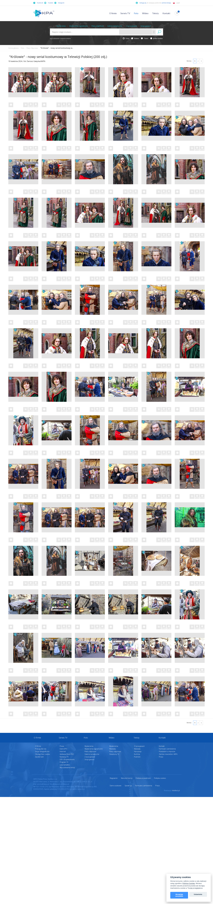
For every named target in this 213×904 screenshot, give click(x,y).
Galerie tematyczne (114, 26)
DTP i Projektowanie (67, 759)
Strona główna (13, 48)
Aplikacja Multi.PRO (67, 754)
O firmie (113, 13)
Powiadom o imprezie (167, 751)
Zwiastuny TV (114, 754)
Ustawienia (198, 894)
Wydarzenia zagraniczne (78, 26)
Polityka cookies (160, 778)
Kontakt (166, 13)
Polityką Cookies (188, 883)
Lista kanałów (65, 765)
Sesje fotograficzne (42, 751)
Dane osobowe (115, 785)
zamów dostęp (166, 3)
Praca (161, 757)
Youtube (50, 3)
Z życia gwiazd (131, 26)
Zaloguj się (142, 3)
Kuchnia (137, 754)
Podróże (137, 757)
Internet (63, 751)
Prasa (62, 746)
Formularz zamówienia (167, 749)
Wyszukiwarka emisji (67, 767)
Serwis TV (125, 13)
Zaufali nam (39, 757)
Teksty (155, 13)
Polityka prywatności (143, 778)
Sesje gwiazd (146, 26)
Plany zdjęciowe (97, 26)
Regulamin (114, 778)
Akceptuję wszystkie (179, 895)
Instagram (61, 3)
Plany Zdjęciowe (32, 48)
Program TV (64, 762)
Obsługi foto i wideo (42, 754)
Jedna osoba (158, 38)
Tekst (145, 38)
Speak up (128, 785)
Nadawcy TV (64, 757)
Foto (136, 13)
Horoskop (137, 751)
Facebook (40, 3)
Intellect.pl (176, 790)
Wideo (145, 13)
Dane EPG (63, 749)
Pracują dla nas (40, 749)
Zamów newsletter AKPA (168, 754)
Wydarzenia (61, 26)
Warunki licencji (126, 778)
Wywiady (112, 749)
